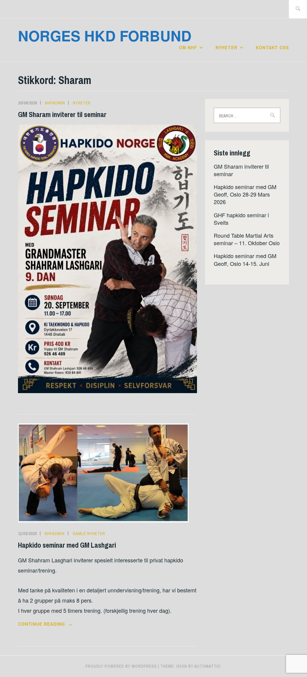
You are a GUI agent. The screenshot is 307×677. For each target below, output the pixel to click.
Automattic (207, 666)
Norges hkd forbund (105, 35)
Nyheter (226, 47)
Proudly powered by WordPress (121, 666)
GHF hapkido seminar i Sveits (241, 218)
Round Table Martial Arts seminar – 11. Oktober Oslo (247, 239)
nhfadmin (55, 103)
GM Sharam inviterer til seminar (62, 114)
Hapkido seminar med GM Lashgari (67, 545)
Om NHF (188, 47)
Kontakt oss (272, 47)
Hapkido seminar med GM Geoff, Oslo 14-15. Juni (245, 259)
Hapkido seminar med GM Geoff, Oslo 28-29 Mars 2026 (245, 194)
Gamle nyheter (89, 533)
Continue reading (55, 624)
